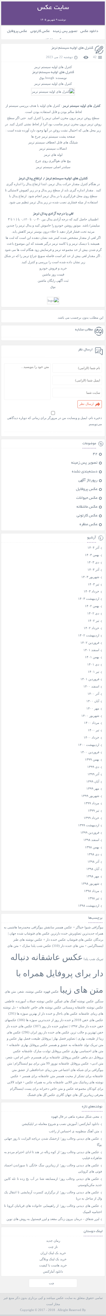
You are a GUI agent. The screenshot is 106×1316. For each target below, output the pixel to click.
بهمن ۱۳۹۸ (92, 847)
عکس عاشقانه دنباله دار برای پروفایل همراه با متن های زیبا (56, 973)
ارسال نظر (86, 404)
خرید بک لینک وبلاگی (53, 1259)
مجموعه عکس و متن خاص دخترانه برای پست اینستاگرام (48, 1088)
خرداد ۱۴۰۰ (91, 737)
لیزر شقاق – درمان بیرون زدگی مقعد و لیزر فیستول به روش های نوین (52, 1219)
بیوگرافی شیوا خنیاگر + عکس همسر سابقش (73, 927)
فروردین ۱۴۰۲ (89, 642)
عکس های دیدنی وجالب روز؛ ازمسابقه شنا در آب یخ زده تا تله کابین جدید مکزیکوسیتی (53, 1182)
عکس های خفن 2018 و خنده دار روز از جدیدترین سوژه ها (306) (60, 1020)
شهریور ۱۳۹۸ (90, 883)
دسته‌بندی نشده (84, 472)
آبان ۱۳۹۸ (92, 869)
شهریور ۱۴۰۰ (90, 715)
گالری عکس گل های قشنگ (45, 1095)
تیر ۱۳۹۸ (93, 898)
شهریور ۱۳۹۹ (90, 796)
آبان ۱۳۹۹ (92, 781)
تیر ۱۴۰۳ (93, 584)
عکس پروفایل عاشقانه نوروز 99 (67, 1063)
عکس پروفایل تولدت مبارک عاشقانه (46, 1051)
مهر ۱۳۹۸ (92, 876)
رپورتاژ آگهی (87, 481)
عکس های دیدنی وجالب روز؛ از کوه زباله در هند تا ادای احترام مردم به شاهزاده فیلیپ (53, 1155)
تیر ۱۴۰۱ (93, 671)
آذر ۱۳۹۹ (93, 774)
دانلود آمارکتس (53, 1271)
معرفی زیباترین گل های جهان (84, 1095)
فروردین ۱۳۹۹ (89, 832)
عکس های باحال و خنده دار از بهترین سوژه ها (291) (43, 1013)
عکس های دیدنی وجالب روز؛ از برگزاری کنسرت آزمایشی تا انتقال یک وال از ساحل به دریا (53, 1195)
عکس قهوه (51, 991)
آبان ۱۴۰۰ (92, 701)
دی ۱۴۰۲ (93, 613)
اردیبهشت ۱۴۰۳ (88, 598)
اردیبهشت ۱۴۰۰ (88, 744)
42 (95, 57)
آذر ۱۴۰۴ (93, 547)
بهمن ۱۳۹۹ (92, 759)
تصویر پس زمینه (65, 31)
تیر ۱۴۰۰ (93, 730)
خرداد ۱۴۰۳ (91, 591)
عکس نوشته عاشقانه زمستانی (82, 1007)
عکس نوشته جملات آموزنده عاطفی (29, 1001)
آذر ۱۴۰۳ (93, 569)
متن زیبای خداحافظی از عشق (37, 1070)
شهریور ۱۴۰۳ (90, 577)
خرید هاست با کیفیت (53, 1265)
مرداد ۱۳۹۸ (91, 891)
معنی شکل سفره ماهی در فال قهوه (75, 1116)
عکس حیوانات (86, 498)
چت (51, 1283)
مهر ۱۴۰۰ (92, 708)
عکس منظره (88, 525)
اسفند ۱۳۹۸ (91, 840)
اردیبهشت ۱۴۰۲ (88, 635)
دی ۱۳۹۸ (93, 854)
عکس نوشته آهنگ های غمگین (74, 1001)
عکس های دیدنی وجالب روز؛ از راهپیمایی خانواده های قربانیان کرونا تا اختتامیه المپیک (53, 1209)
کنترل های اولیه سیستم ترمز (72, 48)
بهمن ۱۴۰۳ (92, 555)
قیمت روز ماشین (53, 274)
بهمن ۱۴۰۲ (92, 606)
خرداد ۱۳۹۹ (91, 818)
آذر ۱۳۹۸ (93, 861)
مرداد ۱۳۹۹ (91, 803)
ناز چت (53, 1247)
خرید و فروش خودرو (53, 268)
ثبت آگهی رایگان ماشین (53, 280)
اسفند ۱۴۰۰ (91, 686)
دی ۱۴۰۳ (93, 562)
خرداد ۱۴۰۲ (91, 628)
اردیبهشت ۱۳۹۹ (88, 825)
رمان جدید (53, 1240)
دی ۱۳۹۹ (93, 766)
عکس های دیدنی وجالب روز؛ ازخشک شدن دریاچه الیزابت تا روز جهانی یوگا (53, 1141)
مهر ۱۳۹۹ (92, 788)
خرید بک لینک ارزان (53, 1253)
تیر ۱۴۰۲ (93, 620)
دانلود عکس (89, 31)
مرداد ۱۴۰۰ (91, 722)
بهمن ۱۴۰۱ (92, 657)
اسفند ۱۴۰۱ (91, 650)
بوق (53, 286)
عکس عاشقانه (87, 507)
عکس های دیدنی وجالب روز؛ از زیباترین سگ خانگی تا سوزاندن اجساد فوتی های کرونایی (53, 1168)
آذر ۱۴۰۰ (93, 693)
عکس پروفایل (17, 31)
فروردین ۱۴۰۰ (89, 752)
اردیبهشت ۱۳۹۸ (88, 905)
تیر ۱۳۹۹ (93, 810)
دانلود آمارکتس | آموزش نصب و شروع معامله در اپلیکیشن (60, 1124)
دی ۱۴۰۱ (93, 664)
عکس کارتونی (40, 31)
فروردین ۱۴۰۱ (89, 679)
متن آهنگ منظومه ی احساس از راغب (74, 1131)
